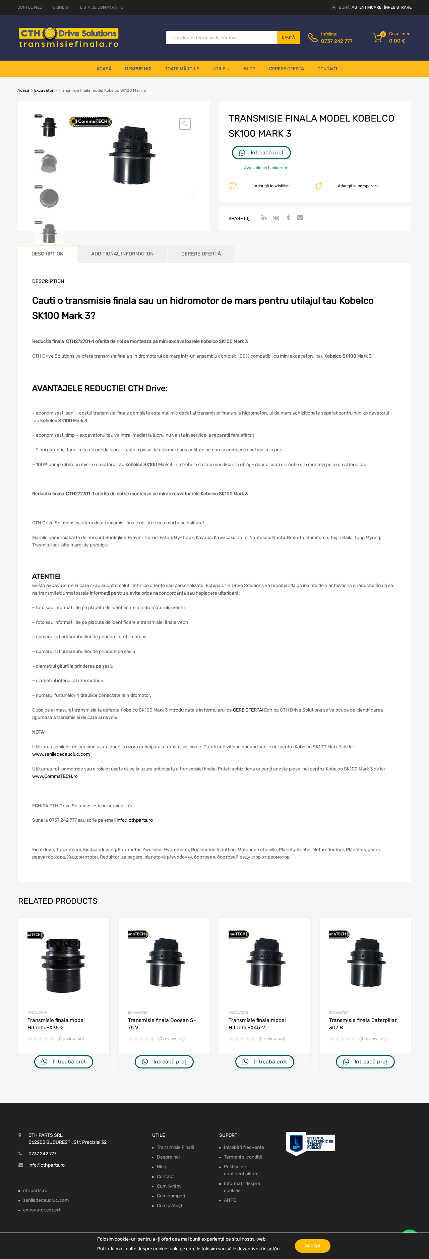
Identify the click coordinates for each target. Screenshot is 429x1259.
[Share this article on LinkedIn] (263, 218)
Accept (312, 1246)
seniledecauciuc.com (46, 1200)
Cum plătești (170, 1205)
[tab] (47, 254)
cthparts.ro (35, 1190)
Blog (250, 69)
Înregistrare (398, 7)
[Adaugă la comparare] (98, 941)
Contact (327, 69)
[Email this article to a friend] (299, 218)
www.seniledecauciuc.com (61, 754)
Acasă (104, 69)
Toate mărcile (182, 69)
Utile (218, 69)
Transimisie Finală (175, 1147)
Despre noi (138, 69)
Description (47, 254)
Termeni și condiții (243, 1157)
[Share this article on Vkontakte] (275, 218)
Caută (288, 37)
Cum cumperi (171, 1196)
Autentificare (366, 7)
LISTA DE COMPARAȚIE (101, 7)
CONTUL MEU (29, 7)
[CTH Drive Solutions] (68, 46)
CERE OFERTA (247, 710)
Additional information (122, 254)
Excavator (44, 90)
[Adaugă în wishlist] (98, 930)
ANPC (230, 1200)
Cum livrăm (169, 1186)
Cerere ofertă (201, 254)
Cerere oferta (286, 69)
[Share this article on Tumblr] (287, 218)
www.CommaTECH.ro (55, 776)
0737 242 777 (337, 41)
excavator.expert (41, 1210)
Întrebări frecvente (244, 1147)
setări (273, 1249)
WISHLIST (61, 7)
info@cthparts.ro (135, 820)
